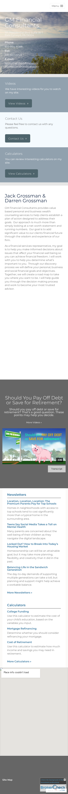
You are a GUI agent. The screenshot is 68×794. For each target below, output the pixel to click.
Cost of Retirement (19, 642)
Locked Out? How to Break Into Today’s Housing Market (32, 545)
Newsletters (16, 495)
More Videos (34, 422)
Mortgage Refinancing (22, 628)
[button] (57, 6)
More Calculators (19, 661)
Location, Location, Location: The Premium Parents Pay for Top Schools (31, 502)
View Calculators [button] (19, 173)
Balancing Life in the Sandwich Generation (27, 568)
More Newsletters (19, 592)
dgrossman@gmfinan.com (22, 66)
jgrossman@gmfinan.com (21, 63)
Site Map (7, 779)
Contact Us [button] (16, 138)
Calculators (16, 605)
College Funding (18, 611)
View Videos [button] (16, 103)
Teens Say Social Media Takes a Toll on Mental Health (32, 525)
